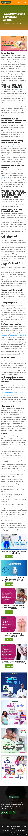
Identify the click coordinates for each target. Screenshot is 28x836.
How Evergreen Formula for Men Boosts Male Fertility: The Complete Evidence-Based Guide (14, 579)
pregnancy (18, 23)
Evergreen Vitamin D (6, 341)
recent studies (11, 145)
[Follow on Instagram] (10, 812)
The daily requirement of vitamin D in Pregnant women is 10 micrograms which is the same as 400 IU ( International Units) (13, 394)
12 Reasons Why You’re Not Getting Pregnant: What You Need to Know (14, 607)
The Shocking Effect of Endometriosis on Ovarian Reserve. (14, 635)
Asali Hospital (6, 105)
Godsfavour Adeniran (9, 23)
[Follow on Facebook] (3, 812)
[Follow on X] (6, 812)
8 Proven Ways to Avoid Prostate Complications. (14, 552)
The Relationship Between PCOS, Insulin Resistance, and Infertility (14, 662)
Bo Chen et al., (21, 89)
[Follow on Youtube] (14, 812)
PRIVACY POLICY (5, 826)
